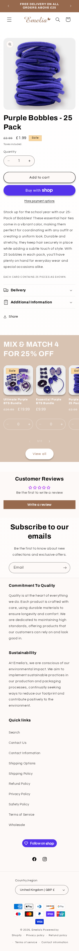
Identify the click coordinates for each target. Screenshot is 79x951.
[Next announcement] (70, 6)
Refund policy (58, 935)
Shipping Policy (20, 773)
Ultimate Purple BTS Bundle (16, 401)
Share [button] (13, 316)
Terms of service (26, 942)
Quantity (10, 151)
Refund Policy (19, 783)
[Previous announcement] (8, 6)
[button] (9, 19)
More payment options (39, 201)
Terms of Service (21, 814)
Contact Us (17, 742)
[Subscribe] (65, 567)
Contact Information (24, 753)
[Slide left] (29, 441)
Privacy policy (35, 935)
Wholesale (17, 825)
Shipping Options (22, 763)
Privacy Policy (19, 794)
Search (14, 732)
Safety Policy (19, 804)
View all (39, 454)
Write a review (39, 504)
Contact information (54, 942)
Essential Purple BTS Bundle (48, 401)
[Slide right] (49, 441)
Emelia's (37, 930)
